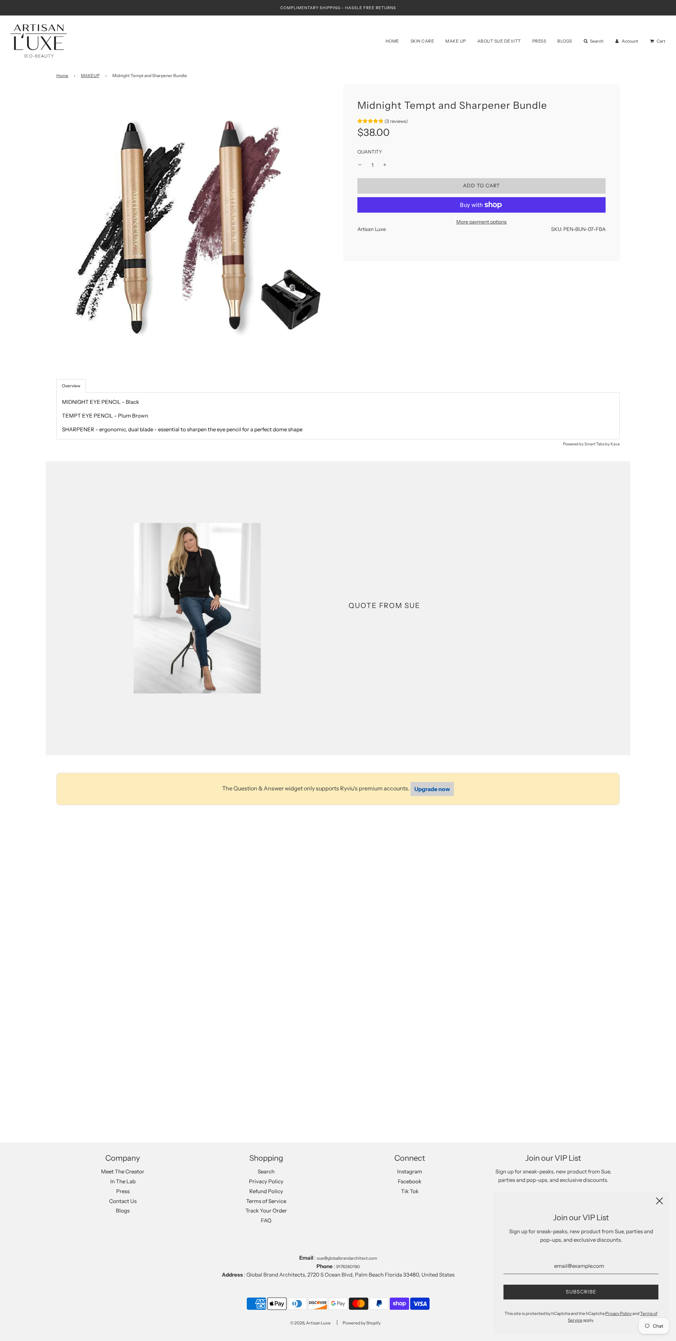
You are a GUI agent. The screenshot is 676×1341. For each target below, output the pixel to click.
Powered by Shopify (362, 1323)
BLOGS (564, 41)
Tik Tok (410, 1191)
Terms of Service (266, 1201)
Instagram (409, 1171)
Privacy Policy (266, 1181)
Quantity (369, 151)
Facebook (409, 1181)
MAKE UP (455, 41)
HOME (392, 41)
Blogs (123, 1210)
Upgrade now (432, 788)
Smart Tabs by (597, 443)
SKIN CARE (422, 41)
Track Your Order (266, 1210)
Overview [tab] (71, 385)
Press (123, 1191)
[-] (359, 165)
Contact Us (123, 1201)
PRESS (539, 41)
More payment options (481, 222)
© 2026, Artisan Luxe (310, 1323)
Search (266, 1171)
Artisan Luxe (371, 229)
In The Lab (123, 1181)
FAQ (266, 1220)
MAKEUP (90, 75)
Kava (615, 443)
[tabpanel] (338, 415)
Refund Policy (266, 1191)
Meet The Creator (122, 1171)
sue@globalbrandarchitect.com (347, 1258)
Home (62, 75)
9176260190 (348, 1266)
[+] (384, 165)
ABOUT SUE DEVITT (499, 41)
